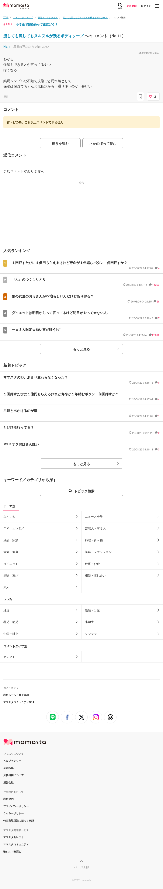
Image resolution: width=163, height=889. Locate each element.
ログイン (146, 6)
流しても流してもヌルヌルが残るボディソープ (44, 35)
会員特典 (8, 768)
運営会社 (8, 782)
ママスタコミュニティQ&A (19, 702)
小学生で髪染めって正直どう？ (37, 24)
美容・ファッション (98, 552)
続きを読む (60, 143)
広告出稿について (13, 775)
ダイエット (10, 563)
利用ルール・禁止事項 (16, 694)
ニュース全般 (94, 516)
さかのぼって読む (103, 143)
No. (7, 46)
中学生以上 (10, 634)
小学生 (89, 622)
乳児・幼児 (10, 622)
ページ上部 (81, 867)
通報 (5, 96)
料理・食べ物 (94, 540)
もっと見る (81, 349)
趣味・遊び (10, 575)
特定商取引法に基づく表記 (18, 820)
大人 (6, 587)
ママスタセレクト (13, 837)
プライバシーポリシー (16, 806)
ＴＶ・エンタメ (13, 528)
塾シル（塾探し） (13, 851)
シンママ (91, 634)
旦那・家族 (10, 540)
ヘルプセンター (12, 760)
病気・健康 (10, 552)
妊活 (6, 610)
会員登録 (131, 6)
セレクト (9, 656)
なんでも (9, 516)
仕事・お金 (92, 563)
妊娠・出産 (92, 610)
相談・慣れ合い (95, 575)
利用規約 (8, 799)
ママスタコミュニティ (16, 844)
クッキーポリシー (13, 813)
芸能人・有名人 (95, 528)
